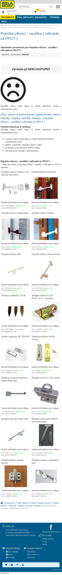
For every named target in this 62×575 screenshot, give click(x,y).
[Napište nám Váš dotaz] (12, 565)
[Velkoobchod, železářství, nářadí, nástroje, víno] (1, 25)
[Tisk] (23, 565)
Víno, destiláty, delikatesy (32, 17)
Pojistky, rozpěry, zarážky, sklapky (25, 505)
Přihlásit (10, 14)
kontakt (11, 557)
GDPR (44, 544)
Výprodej (54, 17)
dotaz (10, 554)
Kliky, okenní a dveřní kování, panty (26, 25)
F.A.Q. (44, 541)
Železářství (7, 17)
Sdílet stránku (48, 539)
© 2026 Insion (57, 570)
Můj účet (12, 11)
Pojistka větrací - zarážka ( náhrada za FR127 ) (37, 27)
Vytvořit (17, 14)
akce (3, 21)
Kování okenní (46, 25)
